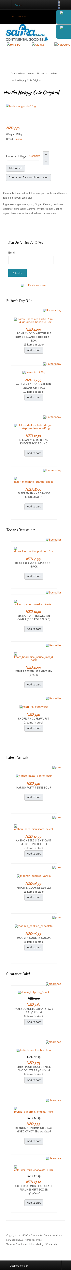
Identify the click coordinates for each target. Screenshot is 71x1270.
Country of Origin (16, 156)
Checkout (22, 16)
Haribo (18, 139)
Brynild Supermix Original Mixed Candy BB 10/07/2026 (33, 1129)
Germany (34, 155)
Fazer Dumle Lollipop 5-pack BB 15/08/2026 (33, 1010)
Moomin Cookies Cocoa (33, 937)
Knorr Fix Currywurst (34, 718)
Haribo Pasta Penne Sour (33, 787)
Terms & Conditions (16, 1244)
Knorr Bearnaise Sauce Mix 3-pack (33, 673)
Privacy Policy (36, 1244)
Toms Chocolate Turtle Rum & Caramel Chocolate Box (33, 337)
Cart (13, 16)
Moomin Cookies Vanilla (34, 887)
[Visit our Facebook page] (35, 287)
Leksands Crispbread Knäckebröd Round (33, 441)
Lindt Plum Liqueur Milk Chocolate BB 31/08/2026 (34, 1068)
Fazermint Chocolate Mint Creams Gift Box (34, 386)
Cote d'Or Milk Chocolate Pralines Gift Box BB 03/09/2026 (33, 1189)
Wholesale (51, 1244)
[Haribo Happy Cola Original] (21, 105)
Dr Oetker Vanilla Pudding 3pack (33, 564)
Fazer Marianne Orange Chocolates (34, 495)
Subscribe (17, 273)
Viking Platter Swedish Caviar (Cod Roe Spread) (33, 617)
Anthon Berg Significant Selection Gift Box (33, 842)
